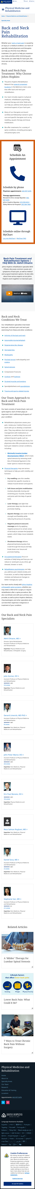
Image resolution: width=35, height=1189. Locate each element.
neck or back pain (18, 43)
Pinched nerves (9, 360)
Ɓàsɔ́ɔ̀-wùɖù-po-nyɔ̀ (24, 1130)
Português (21, 1127)
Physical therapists (11, 468)
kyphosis (17, 377)
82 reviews (6, 724)
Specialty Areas (5, 20)
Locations (4, 1093)
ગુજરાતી (28, 1139)
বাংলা (23, 1133)
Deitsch (4, 1144)
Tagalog (4, 1127)
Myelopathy (8, 355)
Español (4, 1125)
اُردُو (12, 1141)
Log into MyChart (9, 238)
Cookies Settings (17, 1178)
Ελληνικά (19, 1138)
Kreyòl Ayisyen (13, 1136)
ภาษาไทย (4, 1141)
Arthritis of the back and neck (14, 335)
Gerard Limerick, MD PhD (15, 715)
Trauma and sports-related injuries (16, 391)
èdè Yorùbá (16, 1133)
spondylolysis (25, 386)
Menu (15, 1)
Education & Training (8, 1090)
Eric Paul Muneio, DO (13, 794)
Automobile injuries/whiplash (14, 340)
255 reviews (7, 764)
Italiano (4, 1130)
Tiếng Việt (12, 1130)
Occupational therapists (12, 557)
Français (27, 1125)
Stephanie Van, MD (12, 899)
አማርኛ (11, 1125)
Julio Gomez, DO (11, 676)
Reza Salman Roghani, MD (15, 829)
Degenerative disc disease (13, 345)
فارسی (18, 1141)
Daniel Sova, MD (11, 860)
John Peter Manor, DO (13, 755)
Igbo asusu (5, 1133)
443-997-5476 (26, 191)
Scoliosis (7, 377)
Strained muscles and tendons (15, 381)
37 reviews (6, 868)
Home (3, 16)
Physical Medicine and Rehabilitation (17, 9)
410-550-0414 (24, 202)
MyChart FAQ (21, 238)
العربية (23, 1136)
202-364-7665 (26, 204)
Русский (12, 1127)
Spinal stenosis (9, 367)
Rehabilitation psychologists (14, 569)
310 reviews (7, 685)
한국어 (3, 1136)
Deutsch (4, 1139)
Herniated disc (9, 350)
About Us (4, 1078)
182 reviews (7, 799)
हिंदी (24, 1141)
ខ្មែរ (10, 1144)
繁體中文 (19, 1125)
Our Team (4, 1084)
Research (4, 1087)
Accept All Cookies (17, 1184)
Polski (12, 1139)
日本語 (28, 1133)
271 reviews (7, 908)
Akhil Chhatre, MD (12, 638)
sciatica (7, 362)
